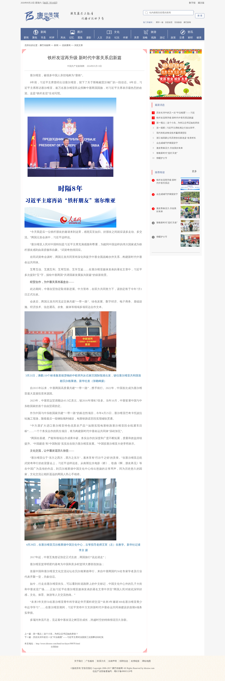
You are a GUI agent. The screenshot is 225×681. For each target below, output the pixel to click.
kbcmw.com (149, 668)
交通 (181, 37)
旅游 (153, 31)
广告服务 (90, 661)
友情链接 (135, 661)
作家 (125, 37)
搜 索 (199, 16)
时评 (51, 37)
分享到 (54, 647)
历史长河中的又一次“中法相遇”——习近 (175, 113)
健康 (199, 37)
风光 (63, 37)
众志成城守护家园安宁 (167, 143)
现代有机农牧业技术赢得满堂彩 (171, 133)
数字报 (192, 3)
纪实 (116, 37)
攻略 (145, 37)
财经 (190, 37)
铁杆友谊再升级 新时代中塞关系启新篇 (174, 118)
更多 (194, 171)
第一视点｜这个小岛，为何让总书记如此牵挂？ (55, 634)
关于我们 (78, 661)
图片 (80, 31)
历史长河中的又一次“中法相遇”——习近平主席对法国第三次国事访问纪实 (68, 637)
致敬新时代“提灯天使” (167, 153)
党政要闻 (66, 45)
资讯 (190, 31)
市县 (43, 37)
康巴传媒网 (45, 45)
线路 (153, 37)
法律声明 (112, 661)
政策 (173, 37)
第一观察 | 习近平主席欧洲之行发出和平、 (176, 128)
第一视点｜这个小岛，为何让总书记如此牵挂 (177, 123)
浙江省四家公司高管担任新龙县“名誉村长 (176, 138)
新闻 (43, 31)
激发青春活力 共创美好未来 (169, 148)
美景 (136, 37)
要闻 (26, 37)
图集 (80, 37)
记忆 (71, 37)
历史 (108, 37)
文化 (117, 31)
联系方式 (101, 661)
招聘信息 (124, 661)
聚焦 (34, 37)
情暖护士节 (161, 158)
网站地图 (146, 661)
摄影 (88, 37)
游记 (162, 37)
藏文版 (201, 3)
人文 (99, 37)
